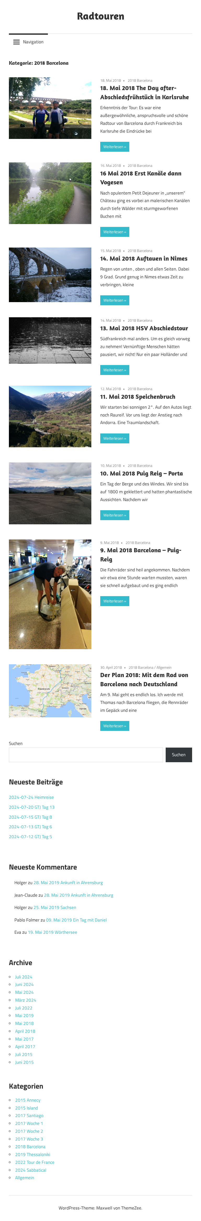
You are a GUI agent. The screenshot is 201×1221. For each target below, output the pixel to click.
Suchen (16, 743)
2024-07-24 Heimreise (31, 797)
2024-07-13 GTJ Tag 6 (30, 826)
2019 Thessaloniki (32, 1154)
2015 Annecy (27, 1100)
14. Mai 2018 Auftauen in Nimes (143, 258)
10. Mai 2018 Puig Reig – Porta (141, 473)
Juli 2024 (23, 976)
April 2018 (25, 1031)
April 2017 (25, 1046)
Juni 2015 (24, 1062)
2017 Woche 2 (29, 1131)
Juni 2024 (24, 984)
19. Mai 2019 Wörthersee (52, 932)
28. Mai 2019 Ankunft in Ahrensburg (68, 882)
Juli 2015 (23, 1054)
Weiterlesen (113, 147)
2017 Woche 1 (29, 1123)
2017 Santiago (29, 1115)
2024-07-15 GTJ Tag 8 (30, 817)
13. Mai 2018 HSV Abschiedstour (144, 328)
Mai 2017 (24, 1039)
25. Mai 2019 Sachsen (55, 907)
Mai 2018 (24, 1023)
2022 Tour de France (34, 1162)
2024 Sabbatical (30, 1170)
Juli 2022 (23, 1008)
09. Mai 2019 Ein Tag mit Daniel (76, 920)
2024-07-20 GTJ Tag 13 (32, 807)
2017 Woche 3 (29, 1139)
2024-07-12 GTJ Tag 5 (30, 836)
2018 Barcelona (140, 80)
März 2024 (25, 1000)
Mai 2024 (24, 992)
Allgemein (164, 667)
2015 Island (26, 1108)
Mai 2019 (24, 1015)
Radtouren (100, 15)
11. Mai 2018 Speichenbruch (137, 396)
